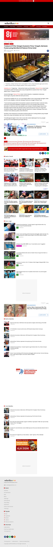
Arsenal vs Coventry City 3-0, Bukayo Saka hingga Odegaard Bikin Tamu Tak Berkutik (32, 263)
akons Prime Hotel (13, 141)
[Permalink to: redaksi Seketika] (5, 51)
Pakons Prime (38, 88)
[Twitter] (43, 153)
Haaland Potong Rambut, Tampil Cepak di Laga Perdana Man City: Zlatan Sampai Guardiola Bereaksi (31, 225)
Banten (21, 141)
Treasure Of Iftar (31, 144)
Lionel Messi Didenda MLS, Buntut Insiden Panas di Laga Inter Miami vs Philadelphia (31, 253)
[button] (48, 23)
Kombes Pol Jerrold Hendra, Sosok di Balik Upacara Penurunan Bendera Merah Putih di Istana (29, 428)
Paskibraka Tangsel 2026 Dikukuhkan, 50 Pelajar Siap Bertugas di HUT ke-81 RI (41, 170)
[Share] (48, 51)
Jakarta (7, 520)
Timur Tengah (22, 144)
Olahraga (7, 165)
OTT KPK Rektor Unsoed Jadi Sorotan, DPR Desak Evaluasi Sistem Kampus (26, 329)
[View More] (26, 480)
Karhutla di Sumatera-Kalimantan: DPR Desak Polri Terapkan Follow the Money (27, 335)
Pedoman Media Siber (9, 529)
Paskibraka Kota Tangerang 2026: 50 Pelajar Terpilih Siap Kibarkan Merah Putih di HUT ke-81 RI (11, 184)
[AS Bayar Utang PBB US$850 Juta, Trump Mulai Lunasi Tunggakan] (9, 246)
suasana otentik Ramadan (11, 144)
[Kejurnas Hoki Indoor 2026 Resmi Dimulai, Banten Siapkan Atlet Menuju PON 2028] (11, 162)
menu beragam (33, 143)
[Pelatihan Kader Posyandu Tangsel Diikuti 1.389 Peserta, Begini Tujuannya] (26, 177)
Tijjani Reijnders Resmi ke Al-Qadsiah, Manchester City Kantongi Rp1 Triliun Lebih (31, 272)
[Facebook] (40, 153)
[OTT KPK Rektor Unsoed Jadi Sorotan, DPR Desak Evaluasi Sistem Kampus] (6, 329)
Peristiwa (11, 43)
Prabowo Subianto (9, 522)
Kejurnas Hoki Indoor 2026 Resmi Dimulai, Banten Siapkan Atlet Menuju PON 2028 (11, 170)
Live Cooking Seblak (23, 143)
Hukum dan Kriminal (8, 506)
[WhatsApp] (48, 153)
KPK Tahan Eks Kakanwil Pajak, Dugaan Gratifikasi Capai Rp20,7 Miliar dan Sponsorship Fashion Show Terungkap (29, 422)
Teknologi (6, 508)
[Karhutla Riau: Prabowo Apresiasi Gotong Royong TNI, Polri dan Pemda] (6, 342)
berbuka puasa (28, 141)
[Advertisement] (26, 10)
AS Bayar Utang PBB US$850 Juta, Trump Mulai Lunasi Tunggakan (30, 244)
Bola (17, 227)
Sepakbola (7, 515)
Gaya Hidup (6, 43)
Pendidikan (22, 165)
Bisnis (5, 496)
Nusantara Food (42, 143)
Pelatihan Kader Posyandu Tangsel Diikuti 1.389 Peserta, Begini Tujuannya (25, 184)
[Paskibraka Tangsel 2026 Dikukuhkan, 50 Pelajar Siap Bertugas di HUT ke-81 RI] (42, 162)
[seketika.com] (11, 23)
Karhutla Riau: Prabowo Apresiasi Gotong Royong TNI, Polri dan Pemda (25, 341)
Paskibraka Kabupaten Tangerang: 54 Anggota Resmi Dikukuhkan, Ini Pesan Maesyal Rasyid (26, 170)
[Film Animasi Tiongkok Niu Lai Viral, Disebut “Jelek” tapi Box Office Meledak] (6, 435)
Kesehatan (22, 180)
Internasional (19, 245)
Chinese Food (37, 141)
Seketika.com (7, 88)
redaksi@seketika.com (11, 485)
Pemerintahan (7, 180)
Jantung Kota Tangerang (11, 143)
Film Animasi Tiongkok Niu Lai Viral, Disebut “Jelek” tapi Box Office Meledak (26, 434)
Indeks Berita (7, 527)
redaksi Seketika (10, 50)
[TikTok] (12, 537)
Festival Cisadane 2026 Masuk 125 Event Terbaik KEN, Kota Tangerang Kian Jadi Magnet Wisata (41, 184)
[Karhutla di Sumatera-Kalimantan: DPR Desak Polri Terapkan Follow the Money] (6, 335)
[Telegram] (45, 153)
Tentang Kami (7, 531)
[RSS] (15, 537)
